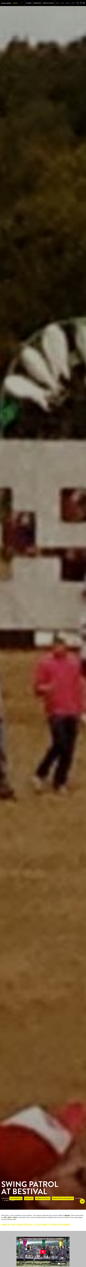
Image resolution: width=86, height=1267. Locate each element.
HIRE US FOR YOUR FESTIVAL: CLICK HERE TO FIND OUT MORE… (36, 1224)
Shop (73, 3)
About (57, 3)
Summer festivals (43, 1198)
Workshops (37, 3)
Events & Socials (48, 3)
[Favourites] (80, 3)
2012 (9, 1217)
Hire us (68, 3)
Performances (16, 1198)
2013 (15, 1217)
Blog (62, 3)
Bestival (67, 1215)
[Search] (77, 3)
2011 (5, 1217)
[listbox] (17, 3)
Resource (29, 1198)
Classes (28, 3)
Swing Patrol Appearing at (63, 1198)
